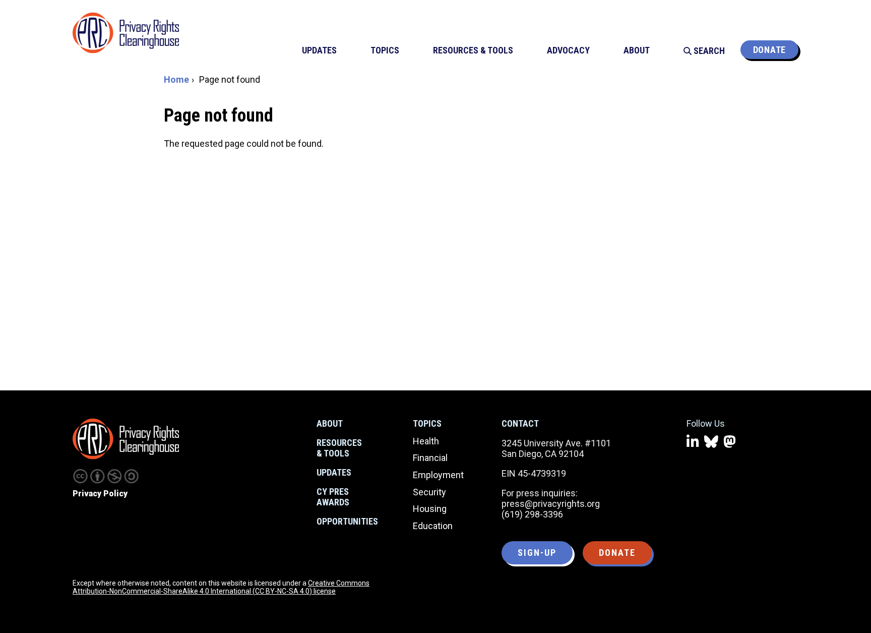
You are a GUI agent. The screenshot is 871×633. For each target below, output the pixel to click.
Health (426, 441)
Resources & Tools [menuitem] (473, 50)
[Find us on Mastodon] (729, 442)
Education (433, 526)
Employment (438, 475)
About (330, 423)
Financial (430, 457)
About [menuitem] (637, 50)
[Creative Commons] (80, 476)
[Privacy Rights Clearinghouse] (126, 438)
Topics (427, 423)
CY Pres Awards (333, 497)
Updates (334, 472)
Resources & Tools (339, 448)
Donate (769, 49)
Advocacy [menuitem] (568, 50)
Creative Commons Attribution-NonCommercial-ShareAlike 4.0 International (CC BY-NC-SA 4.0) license (221, 587)
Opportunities (347, 521)
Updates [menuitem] (319, 50)
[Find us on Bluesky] (711, 442)
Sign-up (537, 552)
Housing (430, 508)
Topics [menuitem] (384, 50)
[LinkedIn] (693, 442)
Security (429, 492)
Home (176, 79)
